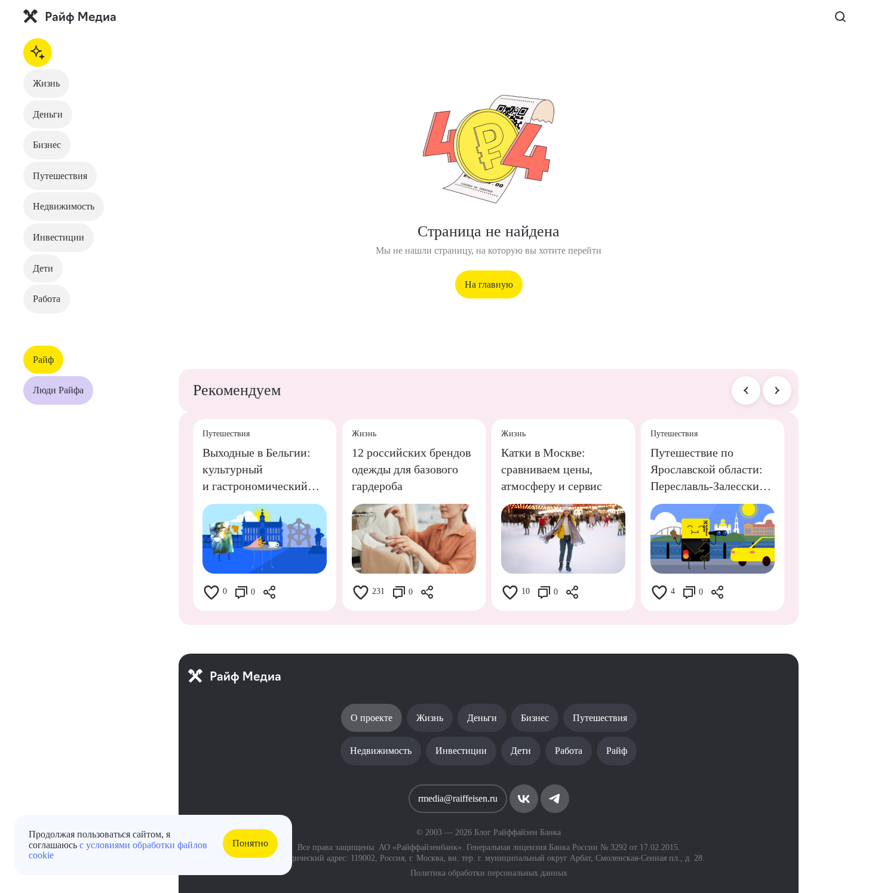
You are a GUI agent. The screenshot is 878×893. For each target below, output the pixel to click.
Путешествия (60, 176)
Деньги (48, 114)
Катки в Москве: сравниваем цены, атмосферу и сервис (551, 469)
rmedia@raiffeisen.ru (458, 798)
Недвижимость (63, 206)
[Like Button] (211, 592)
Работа (46, 299)
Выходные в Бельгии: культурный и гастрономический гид (256, 470)
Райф (43, 360)
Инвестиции (58, 237)
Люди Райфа (58, 390)
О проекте (371, 718)
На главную (489, 284)
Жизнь (46, 83)
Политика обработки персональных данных (488, 873)
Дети (43, 268)
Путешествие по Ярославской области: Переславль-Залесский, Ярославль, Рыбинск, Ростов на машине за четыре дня (709, 470)
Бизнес (47, 145)
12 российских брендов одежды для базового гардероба (411, 469)
